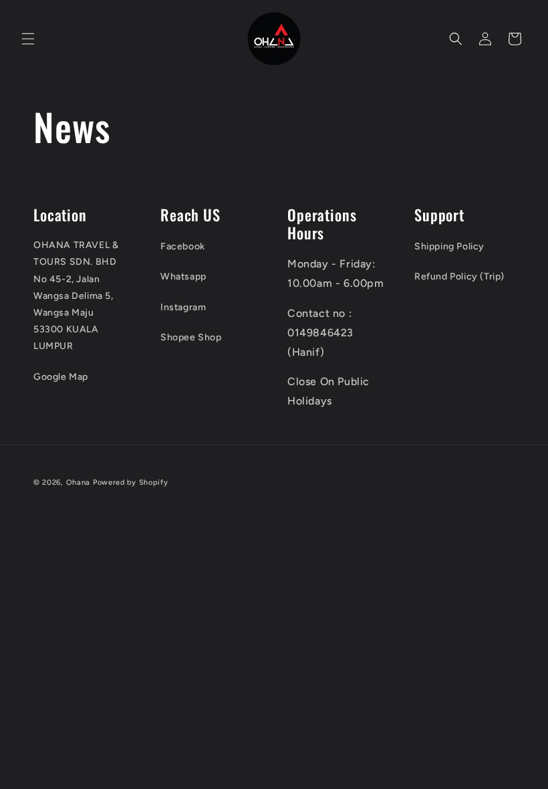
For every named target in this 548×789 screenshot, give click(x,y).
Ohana (78, 482)
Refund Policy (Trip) (459, 276)
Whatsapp (183, 276)
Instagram (183, 307)
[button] (28, 38)
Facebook (182, 246)
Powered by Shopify (130, 482)
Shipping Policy (449, 246)
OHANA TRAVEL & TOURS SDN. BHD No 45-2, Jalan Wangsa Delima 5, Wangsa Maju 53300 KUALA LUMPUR (75, 295)
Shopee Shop (191, 337)
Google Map (60, 376)
